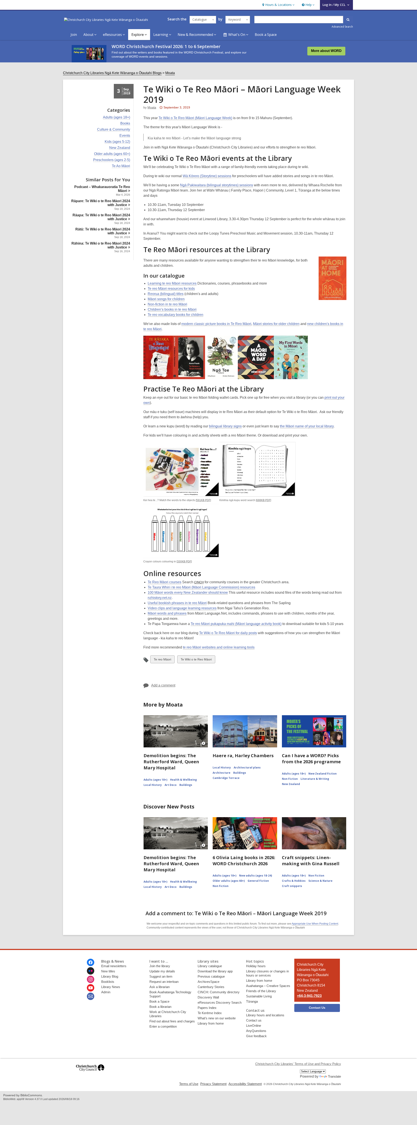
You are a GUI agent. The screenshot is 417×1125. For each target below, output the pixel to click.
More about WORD (326, 51)
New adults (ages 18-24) (255, 875)
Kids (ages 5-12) (117, 142)
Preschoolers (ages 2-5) (111, 160)
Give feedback (256, 1036)
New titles (108, 971)
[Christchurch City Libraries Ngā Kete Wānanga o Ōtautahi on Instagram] (90, 979)
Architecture (221, 773)
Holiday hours (256, 966)
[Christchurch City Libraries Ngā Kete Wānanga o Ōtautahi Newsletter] (90, 996)
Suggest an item (160, 976)
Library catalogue (210, 966)
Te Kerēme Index (210, 1013)
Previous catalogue (211, 976)
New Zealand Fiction (322, 773)
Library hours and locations (265, 1015)
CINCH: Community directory (219, 992)
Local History (153, 785)
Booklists (107, 981)
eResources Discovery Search (220, 1002)
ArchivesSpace (208, 981)
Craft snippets (292, 886)
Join (74, 34)
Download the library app (215, 971)
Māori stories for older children (276, 324)
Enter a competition (163, 1026)
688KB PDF (263, 500)
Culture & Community (113, 130)
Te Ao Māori (121, 166)
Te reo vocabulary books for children (175, 315)
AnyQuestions (256, 1031)
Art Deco (171, 785)
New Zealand (119, 148)
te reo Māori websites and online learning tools (219, 647)
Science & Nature (320, 881)
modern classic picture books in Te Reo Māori (216, 324)
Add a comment (163, 685)
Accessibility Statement (245, 1084)
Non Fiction (290, 779)
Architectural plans (247, 767)
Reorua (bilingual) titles (166, 294)
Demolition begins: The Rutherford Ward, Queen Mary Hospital (171, 762)
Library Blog (109, 976)
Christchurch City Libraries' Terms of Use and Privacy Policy (298, 1064)
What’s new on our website (217, 1018)
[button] (278, 5)
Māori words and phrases (167, 613)
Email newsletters (113, 966)
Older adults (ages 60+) (112, 154)
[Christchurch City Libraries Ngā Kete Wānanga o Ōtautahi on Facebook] (90, 962)
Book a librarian (160, 1006)
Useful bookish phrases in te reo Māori (177, 603)
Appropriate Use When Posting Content (315, 923)
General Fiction (258, 881)
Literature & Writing (315, 779)
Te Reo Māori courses (164, 582)
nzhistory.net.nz (160, 598)
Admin (105, 992)
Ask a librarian (159, 987)
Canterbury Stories (211, 987)
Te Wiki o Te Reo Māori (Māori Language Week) (195, 118)
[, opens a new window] (90, 1073)
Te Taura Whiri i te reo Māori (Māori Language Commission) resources (201, 587)
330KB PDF (184, 561)
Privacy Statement (213, 1084)
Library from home (211, 1023)
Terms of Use (188, 1084)
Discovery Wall (208, 997)
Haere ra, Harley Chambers (243, 755)
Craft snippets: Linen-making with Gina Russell (310, 861)
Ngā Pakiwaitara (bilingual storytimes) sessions (216, 185)
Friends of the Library (261, 991)
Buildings (185, 785)
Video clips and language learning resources (182, 608)
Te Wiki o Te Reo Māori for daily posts (228, 633)
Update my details (162, 971)
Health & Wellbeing (183, 780)
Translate (334, 1076)
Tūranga (252, 1001)
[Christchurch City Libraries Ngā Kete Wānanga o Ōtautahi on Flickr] (90, 971)
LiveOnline (253, 1025)
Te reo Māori (162, 660)
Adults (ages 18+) (116, 117)
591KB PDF (203, 500)
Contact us (253, 1020)
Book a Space (266, 34)
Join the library (159, 966)
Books (125, 123)
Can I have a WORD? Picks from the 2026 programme (311, 759)
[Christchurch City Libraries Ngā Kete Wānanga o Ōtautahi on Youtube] (90, 988)
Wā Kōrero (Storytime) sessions (207, 176)
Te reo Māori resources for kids (171, 288)
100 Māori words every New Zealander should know (188, 592)
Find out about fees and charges (172, 1021)
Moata (170, 73)
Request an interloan (164, 981)
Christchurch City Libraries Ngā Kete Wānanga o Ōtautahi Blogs (112, 73)
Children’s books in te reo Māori (172, 309)
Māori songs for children (166, 299)
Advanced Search (342, 26)
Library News (110, 987)
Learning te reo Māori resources (172, 283)
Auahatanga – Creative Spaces (268, 986)
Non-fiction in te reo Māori (167, 304)
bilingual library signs (225, 426)
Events (124, 136)
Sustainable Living (259, 996)
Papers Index (207, 1008)
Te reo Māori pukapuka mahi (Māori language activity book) (236, 624)
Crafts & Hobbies (294, 881)
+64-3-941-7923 (309, 996)
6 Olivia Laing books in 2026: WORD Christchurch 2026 (244, 861)
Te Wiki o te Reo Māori (196, 660)
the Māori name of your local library (307, 426)
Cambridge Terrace (226, 778)
